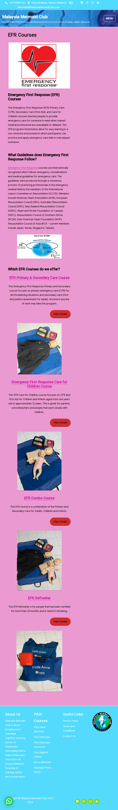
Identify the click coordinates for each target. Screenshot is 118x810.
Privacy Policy (70, 720)
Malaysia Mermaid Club (25, 16)
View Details (60, 314)
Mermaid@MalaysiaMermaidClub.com (39, 7)
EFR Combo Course (39, 498)
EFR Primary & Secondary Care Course (39, 278)
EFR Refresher (39, 598)
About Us (12, 714)
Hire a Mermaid (42, 762)
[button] (9, 801)
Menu (109, 18)
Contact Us (69, 736)
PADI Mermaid (42, 737)
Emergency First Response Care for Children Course (39, 384)
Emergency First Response (23, 167)
